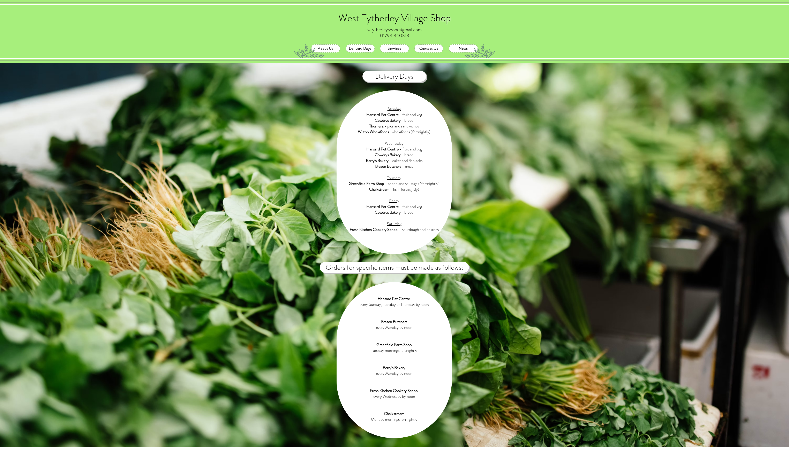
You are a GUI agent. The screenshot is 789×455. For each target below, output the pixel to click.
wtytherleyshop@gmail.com (394, 29)
